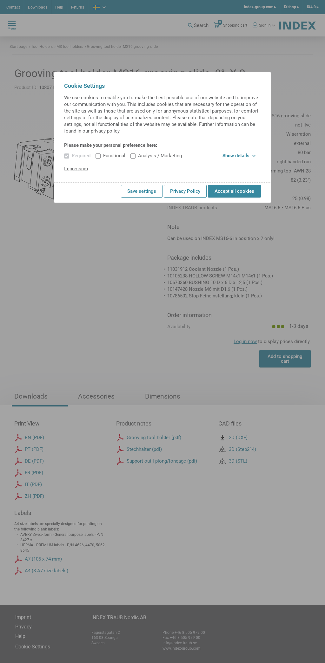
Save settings (141, 191)
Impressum (76, 169)
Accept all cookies (234, 191)
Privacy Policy (185, 191)
